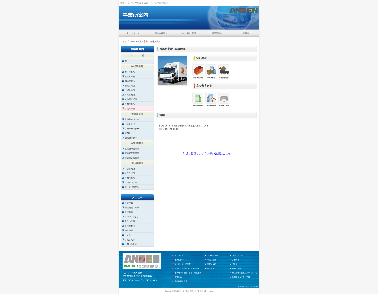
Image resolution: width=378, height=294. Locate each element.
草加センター (131, 182)
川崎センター (131, 123)
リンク (128, 234)
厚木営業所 (130, 94)
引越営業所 (130, 108)
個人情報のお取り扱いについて (244, 273)
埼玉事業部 (137, 163)
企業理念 (129, 202)
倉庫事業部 (137, 113)
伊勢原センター (132, 128)
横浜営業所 (130, 76)
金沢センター (131, 137)
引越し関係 (130, 239)
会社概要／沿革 (189, 33)
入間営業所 (130, 177)
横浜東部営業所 (132, 153)
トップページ (133, 33)
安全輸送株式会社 (190, 291)
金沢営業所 (130, 85)
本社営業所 (130, 71)
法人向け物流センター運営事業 (187, 268)
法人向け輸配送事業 (183, 264)
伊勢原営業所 (131, 99)
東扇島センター (132, 119)
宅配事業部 (137, 143)
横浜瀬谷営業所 (132, 157)
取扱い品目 (130, 221)
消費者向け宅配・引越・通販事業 (188, 273)
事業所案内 (217, 33)
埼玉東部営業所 (132, 187)
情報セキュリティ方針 (241, 277)
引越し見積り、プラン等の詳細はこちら (207, 153)
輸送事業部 (137, 66)
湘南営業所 (130, 81)
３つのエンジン (132, 216)
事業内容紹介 (161, 33)
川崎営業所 (130, 90)
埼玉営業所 (130, 173)
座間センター (131, 133)
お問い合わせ (131, 244)
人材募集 (245, 33)
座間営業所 (130, 103)
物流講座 (129, 230)
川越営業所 (130, 168)
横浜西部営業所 (132, 148)
